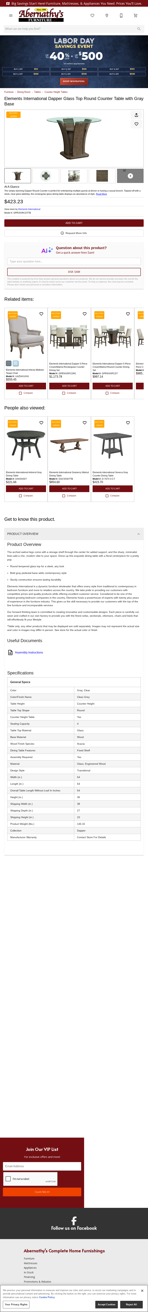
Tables (37, 92)
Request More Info (76, 233)
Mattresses (30, 1263)
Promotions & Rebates (37, 1281)
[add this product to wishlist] (136, 124)
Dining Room (24, 92)
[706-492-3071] (121, 15)
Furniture (9, 92)
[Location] (107, 15)
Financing (29, 1277)
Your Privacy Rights (16, 1304)
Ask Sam (74, 271)
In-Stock (29, 1272)
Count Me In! (42, 1192)
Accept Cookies (107, 1304)
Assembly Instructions (29, 652)
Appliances (30, 1267)
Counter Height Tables (56, 92)
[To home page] (41, 15)
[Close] (142, 1291)
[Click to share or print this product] (136, 115)
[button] (10, 15)
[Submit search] (139, 29)
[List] (92, 15)
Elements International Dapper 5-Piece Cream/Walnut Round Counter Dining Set (112, 367)
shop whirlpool (74, 81)
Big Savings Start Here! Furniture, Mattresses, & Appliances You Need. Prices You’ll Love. (76, 3)
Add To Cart (74, 222)
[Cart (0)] (135, 15)
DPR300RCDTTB (22, 213)
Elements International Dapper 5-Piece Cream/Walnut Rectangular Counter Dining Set (68, 367)
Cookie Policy (47, 1297)
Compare (28, 393)
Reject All (131, 1304)
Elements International (29, 209)
